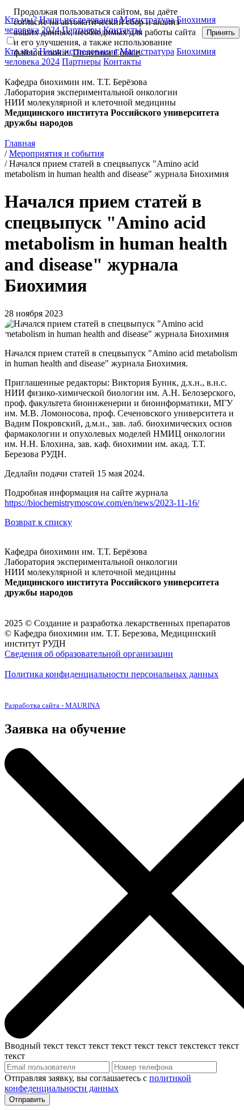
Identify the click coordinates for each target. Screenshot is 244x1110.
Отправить (27, 1099)
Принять (221, 32)
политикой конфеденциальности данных (98, 1083)
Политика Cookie (106, 52)
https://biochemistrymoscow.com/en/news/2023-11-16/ (102, 503)
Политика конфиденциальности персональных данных (111, 674)
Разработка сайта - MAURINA (52, 705)
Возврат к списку (38, 522)
